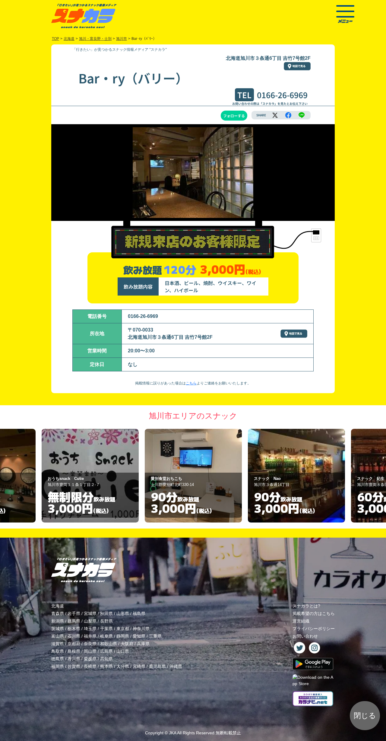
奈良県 (90, 643)
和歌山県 (108, 643)
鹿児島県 (157, 666)
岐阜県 (106, 636)
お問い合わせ (305, 636)
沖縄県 (175, 666)
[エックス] (275, 115)
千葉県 (106, 628)
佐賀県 (74, 666)
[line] (301, 115)
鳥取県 (57, 651)
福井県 (90, 636)
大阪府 (127, 643)
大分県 (122, 666)
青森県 (57, 613)
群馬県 (74, 621)
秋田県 (106, 613)
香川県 (74, 658)
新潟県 (57, 621)
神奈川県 (141, 628)
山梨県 (90, 621)
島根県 (74, 651)
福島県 (139, 613)
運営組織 (301, 621)
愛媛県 (90, 658)
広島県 (106, 651)
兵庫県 (143, 643)
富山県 (57, 636)
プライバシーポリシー (314, 628)
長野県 (106, 621)
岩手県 (74, 613)
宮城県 (90, 613)
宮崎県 (139, 666)
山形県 (122, 613)
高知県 (106, 658)
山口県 (122, 651)
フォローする (234, 115)
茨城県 (57, 628)
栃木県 (74, 628)
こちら (191, 383)
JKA (172, 732)
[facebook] (288, 115)
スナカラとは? (306, 605)
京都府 (74, 643)
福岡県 (57, 666)
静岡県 (122, 636)
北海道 (57, 605)
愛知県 (139, 636)
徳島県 (57, 658)
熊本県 (106, 666)
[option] (90, 476)
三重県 (155, 636)
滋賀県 (57, 643)
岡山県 (90, 651)
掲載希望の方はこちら (314, 613)
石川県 (74, 636)
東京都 (122, 628)
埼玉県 (90, 628)
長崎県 (90, 666)
